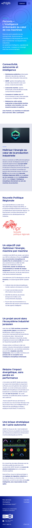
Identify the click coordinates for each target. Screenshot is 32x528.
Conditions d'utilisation (9, 510)
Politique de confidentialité (10, 508)
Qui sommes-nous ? (9, 504)
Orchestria (6, 502)
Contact (26, 502)
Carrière (26, 500)
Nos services (7, 500)
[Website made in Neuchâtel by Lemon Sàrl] (26, 524)
